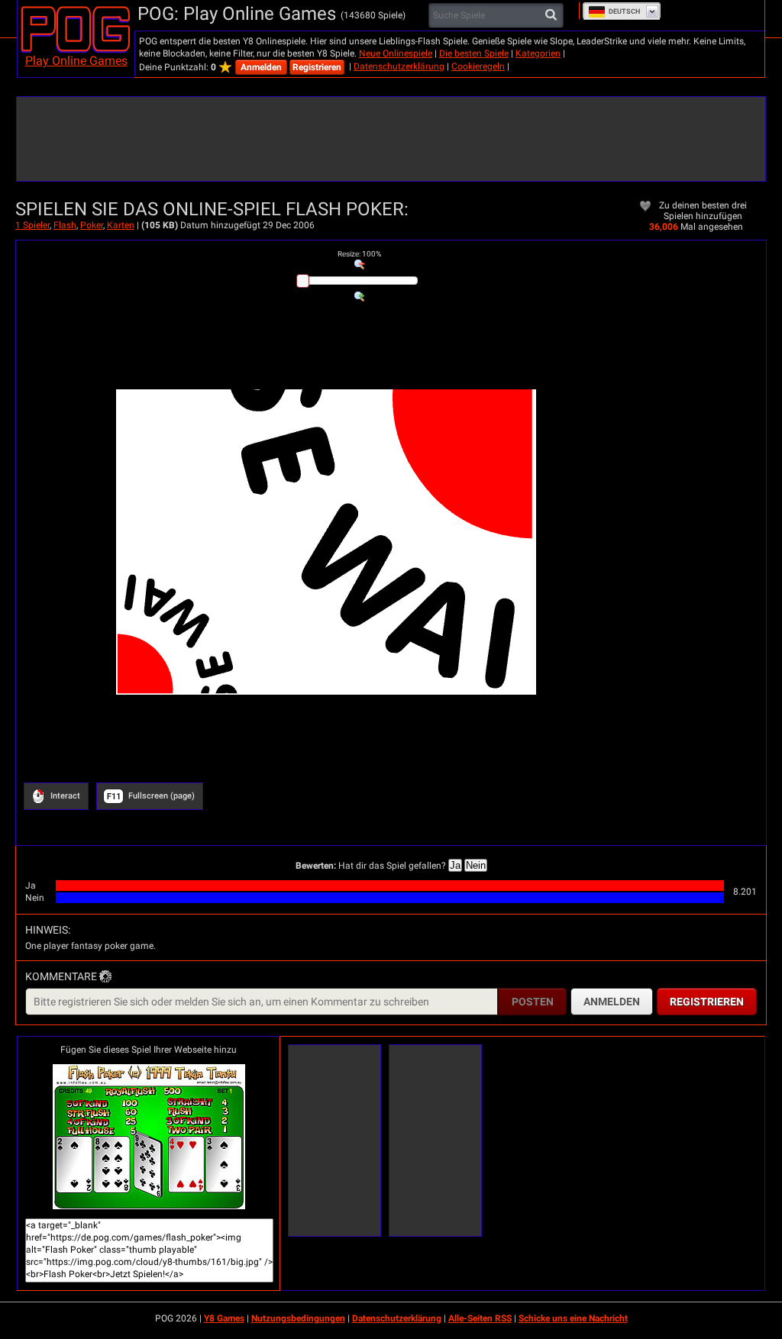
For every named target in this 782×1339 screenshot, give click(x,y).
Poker (91, 225)
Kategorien (538, 53)
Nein (476, 865)
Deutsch (624, 11)
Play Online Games (76, 60)
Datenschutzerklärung (399, 66)
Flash (64, 225)
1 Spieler (32, 225)
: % (359, 254)
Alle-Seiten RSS (480, 1318)
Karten (120, 225)
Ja (455, 865)
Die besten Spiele (474, 53)
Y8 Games (224, 1318)
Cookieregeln (478, 66)
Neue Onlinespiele (395, 53)
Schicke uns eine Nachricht (573, 1318)
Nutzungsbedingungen (298, 1318)
